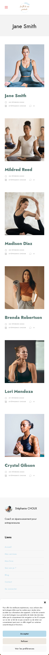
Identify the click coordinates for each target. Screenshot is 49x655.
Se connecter (11, 588)
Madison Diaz (18, 244)
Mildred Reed (18, 170)
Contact (8, 582)
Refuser (24, 641)
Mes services (11, 554)
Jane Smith (15, 96)
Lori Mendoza (19, 391)
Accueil (8, 547)
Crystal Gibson (20, 465)
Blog (7, 574)
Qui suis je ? (10, 568)
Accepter (24, 633)
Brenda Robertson (23, 317)
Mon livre (9, 561)
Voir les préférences (24, 648)
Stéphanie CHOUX (17, 106)
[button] (45, 602)
